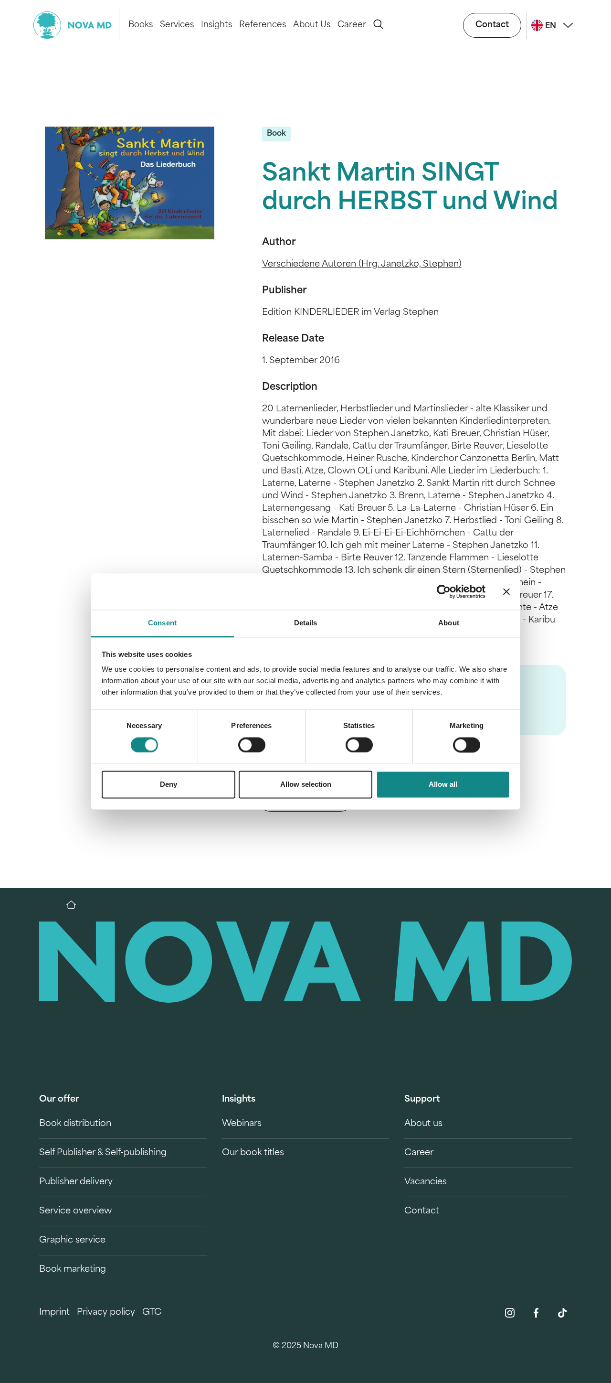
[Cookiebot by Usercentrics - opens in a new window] (443, 591)
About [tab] (448, 623)
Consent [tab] (162, 623)
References (262, 25)
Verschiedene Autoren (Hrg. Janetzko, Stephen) (362, 264)
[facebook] (536, 1312)
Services (177, 25)
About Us (311, 25)
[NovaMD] (75, 905)
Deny (168, 785)
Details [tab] (305, 623)
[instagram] (509, 1312)
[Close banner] (506, 591)
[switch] (251, 744)
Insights (216, 25)
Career (351, 25)
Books (140, 25)
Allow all (443, 785)
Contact (492, 25)
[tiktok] (562, 1312)
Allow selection (305, 785)
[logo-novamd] (76, 25)
